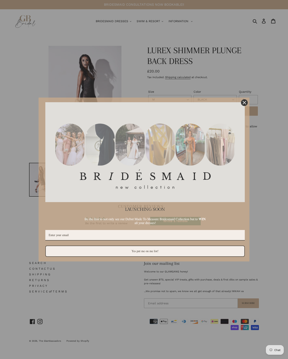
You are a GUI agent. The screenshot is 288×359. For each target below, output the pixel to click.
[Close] (244, 103)
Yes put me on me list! (145, 251)
